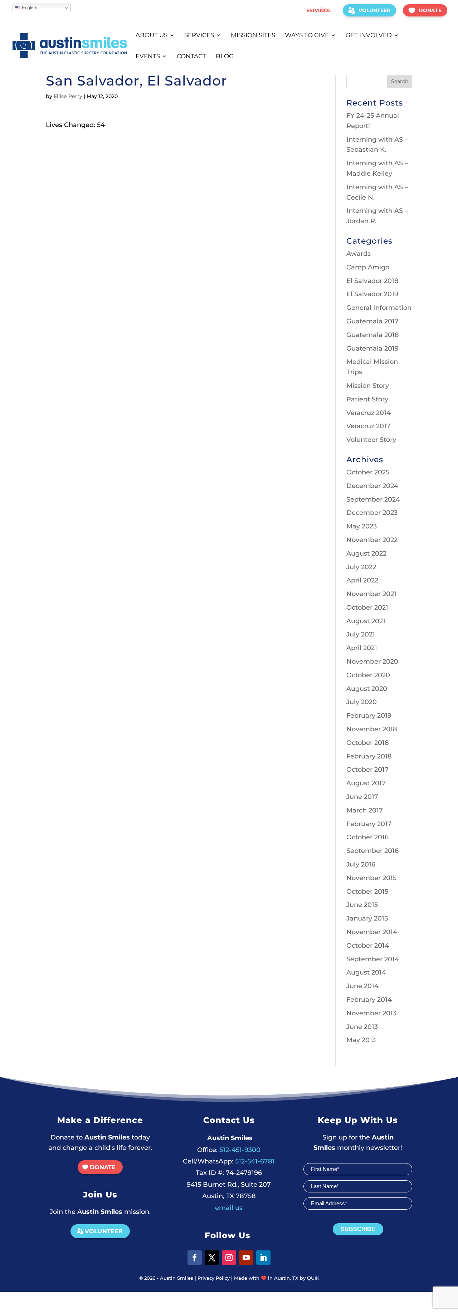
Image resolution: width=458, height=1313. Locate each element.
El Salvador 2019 (372, 294)
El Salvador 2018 (372, 281)
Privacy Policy (214, 1278)
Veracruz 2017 (368, 426)
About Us (151, 36)
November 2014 (371, 932)
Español (318, 10)
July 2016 (360, 864)
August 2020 (366, 689)
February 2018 (369, 756)
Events (148, 57)
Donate (430, 10)
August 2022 (366, 553)
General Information (378, 308)
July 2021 (360, 634)
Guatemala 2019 (372, 348)
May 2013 (361, 1040)
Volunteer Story (371, 440)
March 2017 (364, 810)
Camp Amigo (367, 267)
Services (199, 36)
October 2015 (367, 891)
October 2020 (368, 675)
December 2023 (372, 513)
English (28, 7)
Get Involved (369, 36)
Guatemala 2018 (372, 335)
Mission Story (367, 386)
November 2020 (372, 661)
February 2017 (368, 824)
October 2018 (367, 743)
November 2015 (371, 878)
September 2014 (372, 959)
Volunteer (374, 10)
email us (229, 1208)
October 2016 (367, 837)
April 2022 (362, 580)
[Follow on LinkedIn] (263, 1257)
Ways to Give (307, 36)
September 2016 (372, 851)
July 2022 (361, 567)
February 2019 (368, 715)
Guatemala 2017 (372, 321)
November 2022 (372, 540)
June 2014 (362, 986)
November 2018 (371, 729)
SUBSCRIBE (358, 1229)
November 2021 (371, 594)
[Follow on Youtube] (246, 1257)
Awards (358, 254)
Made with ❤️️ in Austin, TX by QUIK (276, 1278)
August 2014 (366, 972)
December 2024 (372, 486)
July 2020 (361, 702)
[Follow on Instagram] (229, 1257)
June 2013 (362, 1027)
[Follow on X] (212, 1257)
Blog (225, 57)
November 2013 (371, 1013)
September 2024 (373, 499)
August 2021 (365, 621)
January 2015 (367, 918)
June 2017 (362, 797)
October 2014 (367, 946)
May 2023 (361, 526)
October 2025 (367, 472)
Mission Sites (253, 36)
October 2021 (367, 607)
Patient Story (367, 399)
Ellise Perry (68, 96)
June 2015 (362, 905)
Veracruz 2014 (368, 413)
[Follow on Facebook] (194, 1257)
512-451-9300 (228, 1150)
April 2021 (361, 648)
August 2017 (366, 783)
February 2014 (369, 1000)
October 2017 (367, 769)
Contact (191, 57)
